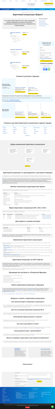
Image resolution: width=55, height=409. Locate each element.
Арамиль (4, 131)
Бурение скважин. (6, 245)
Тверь (45, 131)
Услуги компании (42, 9)
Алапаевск (4, 127)
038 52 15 (31, 4)
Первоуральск (36, 131)
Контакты (51, 9)
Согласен (27, 407)
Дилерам (3, 391)
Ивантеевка (15, 129)
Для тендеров (4, 392)
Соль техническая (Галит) (32, 393)
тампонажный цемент (19, 293)
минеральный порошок (11, 293)
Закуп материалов (5, 396)
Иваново (14, 127)
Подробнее (24, 34)
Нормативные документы (18, 9)
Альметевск (5, 129)
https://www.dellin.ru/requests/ (14, 99)
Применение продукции (31, 9)
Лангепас (25, 127)
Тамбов (45, 129)
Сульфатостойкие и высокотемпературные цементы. (11, 254)
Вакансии (3, 397)
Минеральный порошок (19, 396)
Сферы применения (42, 20)
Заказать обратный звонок (49, 3)
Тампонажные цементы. (7, 247)
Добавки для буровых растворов (33, 396)
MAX (33, 290)
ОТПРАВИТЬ (39, 381)
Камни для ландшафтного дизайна (45, 394)
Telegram (30, 290)
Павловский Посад (37, 127)
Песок (42, 395)
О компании (4, 388)
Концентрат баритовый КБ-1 (46, 215)
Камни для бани (43, 393)
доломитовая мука (32, 293)
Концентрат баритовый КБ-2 (46, 216)
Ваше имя (41, 47)
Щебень (42, 396)
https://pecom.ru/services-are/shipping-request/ (13, 101)
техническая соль (26, 293)
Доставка (3, 395)
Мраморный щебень (18, 394)
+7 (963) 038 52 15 (19, 290)
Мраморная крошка (18, 393)
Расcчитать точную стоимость (33, 93)
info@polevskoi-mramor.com (47, 67)
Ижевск (14, 131)
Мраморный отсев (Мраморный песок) (21, 395)
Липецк (25, 129)
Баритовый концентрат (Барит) (33, 392)
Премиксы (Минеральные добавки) (46, 392)
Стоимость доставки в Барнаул (44, 24)
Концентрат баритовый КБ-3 (46, 218)
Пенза (35, 129)
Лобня (24, 131)
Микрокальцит (18, 392)
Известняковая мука (31, 395)
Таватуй (45, 127)
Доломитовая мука (31, 394)
